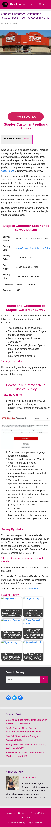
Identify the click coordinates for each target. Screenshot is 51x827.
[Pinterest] (20, 697)
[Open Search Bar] (32, 4)
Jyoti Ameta (29, 777)
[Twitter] (15, 697)
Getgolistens (7, 171)
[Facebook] (9, 697)
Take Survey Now (25, 116)
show (26, 139)
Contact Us (23, 813)
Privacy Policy (37, 813)
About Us (11, 813)
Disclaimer (25, 817)
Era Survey (17, 4)
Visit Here (33, 588)
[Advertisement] (25, 85)
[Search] (44, 679)
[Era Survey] (5, 4)
